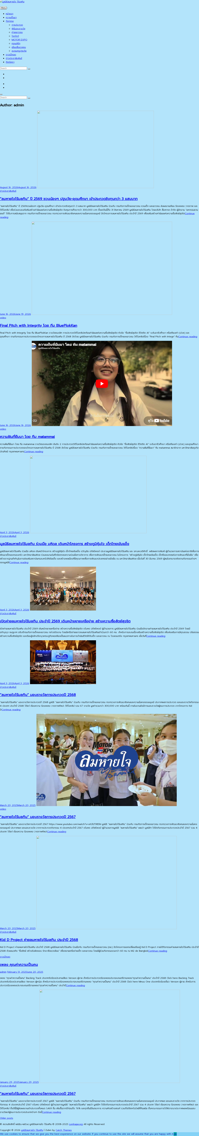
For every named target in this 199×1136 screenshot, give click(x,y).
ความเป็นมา (11, 17)
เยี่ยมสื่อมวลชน (19, 47)
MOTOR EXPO (19, 40)
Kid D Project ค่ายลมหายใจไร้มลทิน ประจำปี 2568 (39, 939)
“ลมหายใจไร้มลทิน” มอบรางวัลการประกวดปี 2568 (38, 694)
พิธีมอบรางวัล (18, 28)
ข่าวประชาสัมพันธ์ (14, 58)
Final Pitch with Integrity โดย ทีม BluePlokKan (38, 325)
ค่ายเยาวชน (17, 32)
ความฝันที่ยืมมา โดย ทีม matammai (27, 436)
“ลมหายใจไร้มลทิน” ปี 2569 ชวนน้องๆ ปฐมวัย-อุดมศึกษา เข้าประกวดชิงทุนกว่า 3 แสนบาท (69, 198)
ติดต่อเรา (10, 62)
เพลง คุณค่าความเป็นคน (19, 964)
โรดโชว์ (15, 36)
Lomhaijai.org (76, 1124)
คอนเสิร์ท (16, 43)
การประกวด (17, 25)
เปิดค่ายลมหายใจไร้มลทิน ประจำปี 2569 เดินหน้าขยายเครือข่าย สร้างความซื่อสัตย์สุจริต (65, 621)
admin (3, 972)
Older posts (6, 1118)
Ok (175, 1134)
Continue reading (187, 336)
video (3, 317)
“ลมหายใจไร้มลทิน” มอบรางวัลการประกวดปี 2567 (38, 816)
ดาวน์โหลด (11, 54)
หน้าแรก (9, 14)
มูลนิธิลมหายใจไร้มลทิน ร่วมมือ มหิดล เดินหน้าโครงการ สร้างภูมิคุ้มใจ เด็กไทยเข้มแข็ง (64, 543)
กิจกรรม (10, 21)
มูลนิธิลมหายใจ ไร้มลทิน (32, 1130)
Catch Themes (64, 1130)
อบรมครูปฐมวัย (19, 51)
